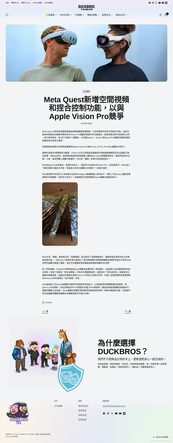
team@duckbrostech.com (114, 406)
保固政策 (82, 420)
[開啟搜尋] (7, 15)
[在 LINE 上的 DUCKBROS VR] (166, 3)
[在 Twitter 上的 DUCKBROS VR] (156, 3)
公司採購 (58, 406)
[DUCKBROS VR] (86, 8)
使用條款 (82, 410)
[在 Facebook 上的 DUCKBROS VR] (150, 3)
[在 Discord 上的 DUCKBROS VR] (163, 3)
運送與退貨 (83, 406)
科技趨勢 (86, 91)
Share (48, 303)
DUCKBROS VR (23, 434)
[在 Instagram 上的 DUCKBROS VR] (153, 3)
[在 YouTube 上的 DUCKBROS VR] (159, 3)
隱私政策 (82, 415)
